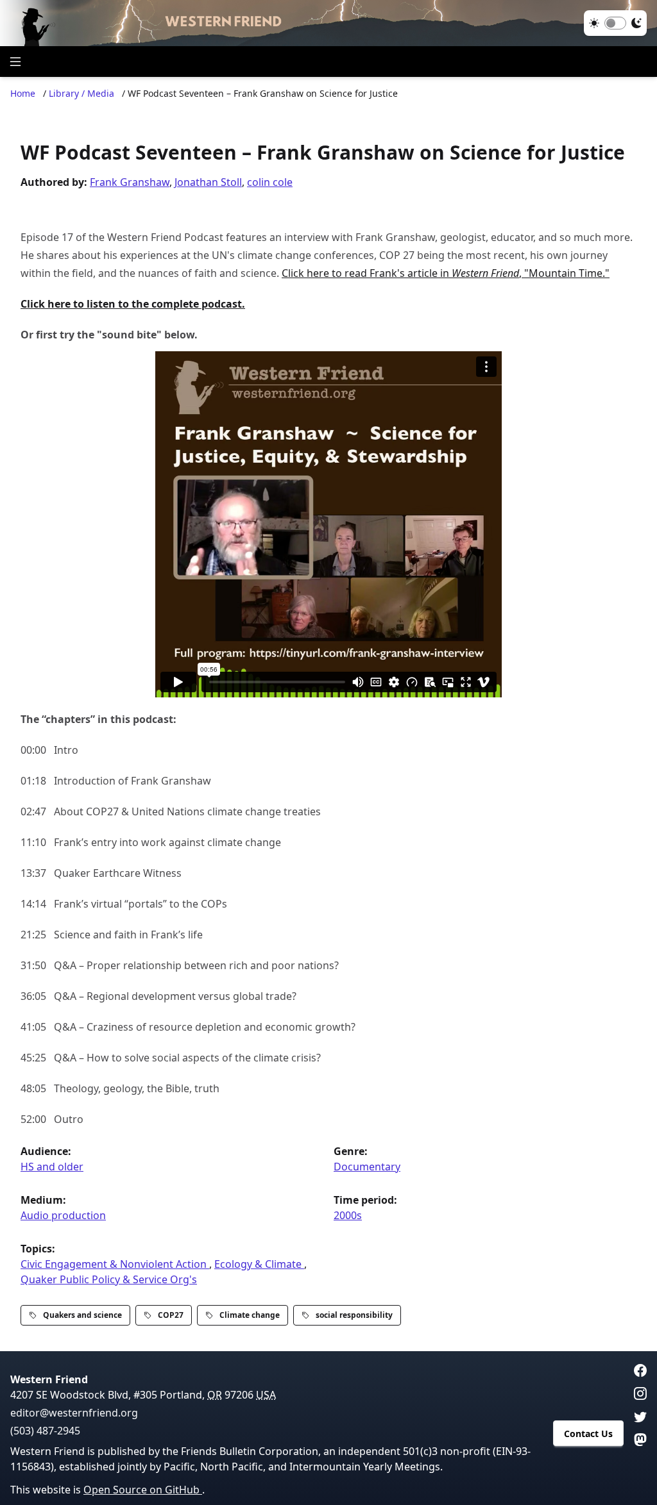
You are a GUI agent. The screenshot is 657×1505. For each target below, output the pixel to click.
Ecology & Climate (259, 1264)
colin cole (270, 182)
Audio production (63, 1215)
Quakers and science (82, 1315)
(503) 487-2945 (45, 1431)
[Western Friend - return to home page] (328, 23)
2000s (348, 1215)
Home (22, 93)
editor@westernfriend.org (74, 1413)
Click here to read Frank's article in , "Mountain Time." (446, 273)
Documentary (367, 1167)
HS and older (52, 1167)
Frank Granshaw (129, 182)
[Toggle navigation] (15, 61)
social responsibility (354, 1315)
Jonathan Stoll (208, 182)
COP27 (170, 1315)
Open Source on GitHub (142, 1490)
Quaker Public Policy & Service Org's (109, 1279)
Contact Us (588, 1433)
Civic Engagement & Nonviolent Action (115, 1264)
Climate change (249, 1315)
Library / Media (81, 93)
